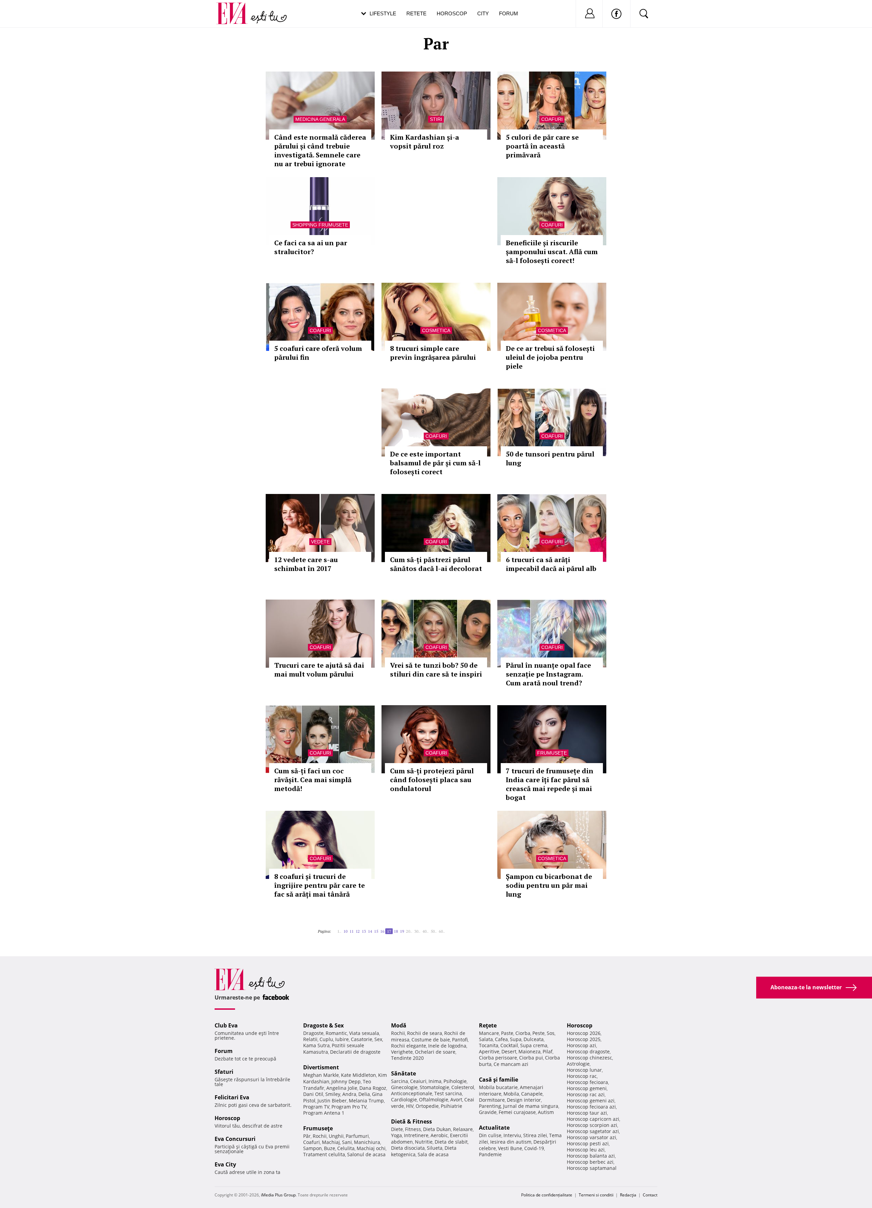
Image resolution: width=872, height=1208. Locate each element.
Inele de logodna (447, 1045)
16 (382, 931)
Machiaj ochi (371, 1148)
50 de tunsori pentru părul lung (550, 458)
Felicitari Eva (232, 1097)
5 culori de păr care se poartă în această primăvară (542, 146)
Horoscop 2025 (584, 1039)
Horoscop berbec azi (590, 1162)
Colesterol (462, 1087)
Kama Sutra (316, 1045)
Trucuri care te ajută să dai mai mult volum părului (319, 670)
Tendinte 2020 (407, 1058)
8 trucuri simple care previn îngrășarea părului (433, 353)
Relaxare (463, 1129)
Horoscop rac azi (586, 1094)
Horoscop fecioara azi (591, 1106)
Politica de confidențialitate (546, 1195)
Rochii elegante (408, 1045)
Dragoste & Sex (323, 1025)
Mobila (511, 1093)
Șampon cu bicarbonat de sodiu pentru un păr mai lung (549, 885)
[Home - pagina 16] (335, 928)
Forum (508, 13)
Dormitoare (492, 1100)
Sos (551, 1033)
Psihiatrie (451, 1106)
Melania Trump (366, 1100)
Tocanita (488, 1045)
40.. (425, 931)
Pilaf (547, 1051)
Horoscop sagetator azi (593, 1131)
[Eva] (236, 8)
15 (376, 931)
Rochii (320, 1136)
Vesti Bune (510, 1148)
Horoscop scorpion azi (592, 1125)
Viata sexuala (364, 1033)
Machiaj (331, 1142)
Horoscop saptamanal (592, 1168)
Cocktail (509, 1045)
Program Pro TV (349, 1106)
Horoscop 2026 (584, 1033)
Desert (508, 1051)
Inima (435, 1081)
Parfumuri (357, 1136)
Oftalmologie (433, 1099)
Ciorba (522, 1033)
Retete (416, 13)
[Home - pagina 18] (447, 928)
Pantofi (460, 1039)
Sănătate (403, 1073)
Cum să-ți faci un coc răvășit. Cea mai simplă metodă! (313, 779)
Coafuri (552, 119)
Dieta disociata (408, 1148)
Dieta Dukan (437, 1129)
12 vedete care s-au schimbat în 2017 (306, 564)
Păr (307, 1136)
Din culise (490, 1135)
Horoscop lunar (584, 1070)
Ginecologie (404, 1087)
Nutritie (424, 1142)
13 (364, 931)
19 (402, 931)
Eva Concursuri (235, 1139)
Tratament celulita (324, 1154)
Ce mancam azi (511, 1064)
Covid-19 (534, 1148)
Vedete (320, 541)
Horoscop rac (582, 1076)
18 (396, 931)
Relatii (310, 1039)
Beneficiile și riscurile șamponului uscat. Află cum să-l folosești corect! (552, 251)
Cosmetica (436, 330)
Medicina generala (320, 119)
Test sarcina (448, 1093)
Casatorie (361, 1039)
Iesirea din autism (510, 1142)
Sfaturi (224, 1071)
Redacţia (628, 1195)
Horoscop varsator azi (591, 1137)
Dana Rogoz (372, 1088)
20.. (409, 931)
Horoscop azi (581, 1045)
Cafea (501, 1039)
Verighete (402, 1052)
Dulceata (534, 1039)
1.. (339, 931)
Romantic (336, 1033)
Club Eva (226, 1025)
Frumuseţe (552, 753)
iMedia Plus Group (278, 1195)
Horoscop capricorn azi (593, 1119)
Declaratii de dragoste (355, 1052)
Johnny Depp (346, 1081)
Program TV (316, 1106)
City (483, 13)
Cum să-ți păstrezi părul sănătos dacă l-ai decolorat (436, 564)
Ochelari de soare (435, 1052)
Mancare (489, 1033)
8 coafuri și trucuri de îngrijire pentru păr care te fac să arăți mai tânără (319, 885)
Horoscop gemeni (587, 1088)
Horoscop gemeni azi (590, 1100)
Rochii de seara (424, 1033)
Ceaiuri (418, 1081)
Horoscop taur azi (587, 1113)
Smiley (332, 1094)
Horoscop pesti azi (588, 1143)
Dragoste (313, 1033)
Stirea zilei (535, 1135)
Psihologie (455, 1081)
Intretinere (416, 1135)
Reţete (488, 1025)
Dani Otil (313, 1094)
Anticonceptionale (411, 1093)
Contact (650, 1195)
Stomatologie (434, 1087)
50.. (434, 931)
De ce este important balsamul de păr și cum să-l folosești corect (435, 462)
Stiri (436, 119)
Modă (398, 1025)
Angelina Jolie (341, 1088)
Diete (397, 1129)
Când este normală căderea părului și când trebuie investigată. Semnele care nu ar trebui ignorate (320, 150)
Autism (546, 1112)
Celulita (346, 1148)
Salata (486, 1039)
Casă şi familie (498, 1079)
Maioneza (529, 1051)
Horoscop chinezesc (589, 1057)
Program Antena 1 (323, 1113)
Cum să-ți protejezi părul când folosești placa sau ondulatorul (432, 779)
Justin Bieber (332, 1100)
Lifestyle (383, 13)
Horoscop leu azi (586, 1149)
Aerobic (439, 1135)
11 (351, 931)
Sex (378, 1039)
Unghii (336, 1136)
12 (358, 931)
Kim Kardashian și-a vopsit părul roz (424, 142)
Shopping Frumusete (320, 225)
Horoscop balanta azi (591, 1155)
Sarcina (399, 1081)
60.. (442, 931)
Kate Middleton (358, 1075)
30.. (417, 931)
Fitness (413, 1129)
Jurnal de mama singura (530, 1106)
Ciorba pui (531, 1057)
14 (370, 931)
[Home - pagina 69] (449, 928)
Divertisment (321, 1067)
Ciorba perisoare (498, 1057)
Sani (347, 1142)
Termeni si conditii (596, 1195)
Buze (329, 1148)
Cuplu (326, 1039)
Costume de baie (430, 1039)
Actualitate (494, 1127)
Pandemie (490, 1154)
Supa (515, 1039)
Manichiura (367, 1142)
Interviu (512, 1135)
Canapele (532, 1093)
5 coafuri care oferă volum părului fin (318, 353)
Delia (364, 1094)
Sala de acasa (433, 1154)
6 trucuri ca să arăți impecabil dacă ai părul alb (551, 564)
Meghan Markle (321, 1075)
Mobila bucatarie (498, 1087)
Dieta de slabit (451, 1142)
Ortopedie (427, 1106)
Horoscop (452, 13)
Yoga (396, 1135)
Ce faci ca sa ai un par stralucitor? (310, 247)
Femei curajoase (517, 1112)
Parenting (490, 1106)
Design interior (524, 1100)
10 (345, 931)
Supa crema (533, 1045)
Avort (456, 1099)
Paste (507, 1033)
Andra (349, 1094)
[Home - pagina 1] (333, 928)
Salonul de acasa (366, 1154)
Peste (538, 1033)
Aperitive (489, 1051)
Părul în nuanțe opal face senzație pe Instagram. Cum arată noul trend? (548, 674)
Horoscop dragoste (588, 1051)
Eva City (225, 1164)
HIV (410, 1106)
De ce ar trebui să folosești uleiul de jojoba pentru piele (550, 357)
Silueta (434, 1148)
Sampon (312, 1148)
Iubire (342, 1039)
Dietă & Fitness (411, 1121)
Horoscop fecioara (587, 1082)
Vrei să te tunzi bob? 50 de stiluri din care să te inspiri (436, 670)
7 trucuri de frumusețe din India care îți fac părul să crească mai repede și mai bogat (549, 784)
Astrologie (578, 1063)
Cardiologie (404, 1099)
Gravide (488, 1112)
